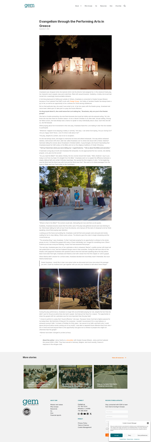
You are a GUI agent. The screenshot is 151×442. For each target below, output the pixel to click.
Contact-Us (136, 439)
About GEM (53, 400)
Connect (81, 400)
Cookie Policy (123, 439)
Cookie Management (84, 427)
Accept (117, 435)
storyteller (70, 340)
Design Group (74, 101)
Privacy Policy (130, 439)
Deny (129, 435)
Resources (53, 409)
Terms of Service (83, 425)
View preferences (142, 435)
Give (51, 413)
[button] (148, 423)
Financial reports (55, 415)
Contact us (81, 404)
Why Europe (54, 407)
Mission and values (56, 404)
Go (51, 411)
